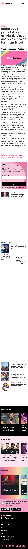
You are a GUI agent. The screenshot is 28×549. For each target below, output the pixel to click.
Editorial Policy (5, 525)
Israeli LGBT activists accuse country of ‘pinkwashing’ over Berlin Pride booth (21, 260)
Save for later (12, 48)
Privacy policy (5, 539)
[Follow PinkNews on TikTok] (9, 546)
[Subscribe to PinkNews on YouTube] (13, 546)
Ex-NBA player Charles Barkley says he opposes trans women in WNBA (9, 429)
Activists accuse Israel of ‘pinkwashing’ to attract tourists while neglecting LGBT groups (19, 376)
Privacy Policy (20, 187)
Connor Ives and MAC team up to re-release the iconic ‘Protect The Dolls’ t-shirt (10, 459)
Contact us (4, 527)
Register (14, 184)
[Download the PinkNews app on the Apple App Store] (5, 509)
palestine (16, 159)
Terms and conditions (7, 536)
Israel (16, 157)
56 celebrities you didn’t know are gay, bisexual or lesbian (18, 194)
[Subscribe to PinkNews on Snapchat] (20, 546)
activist (3, 155)
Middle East (10, 159)
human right (4, 157)
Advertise (4, 530)
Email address (7, 175)
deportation (11, 155)
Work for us (4, 533)
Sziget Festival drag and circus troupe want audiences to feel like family (10, 490)
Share (4, 48)
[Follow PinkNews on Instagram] (16, 546)
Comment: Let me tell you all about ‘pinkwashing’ (18, 385)
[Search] (23, 3)
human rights (11, 157)
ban (7, 155)
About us (3, 522)
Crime (3, 26)
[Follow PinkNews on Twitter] (3, 546)
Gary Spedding (18, 155)
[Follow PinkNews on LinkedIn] (23, 546)
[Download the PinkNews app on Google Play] (16, 509)
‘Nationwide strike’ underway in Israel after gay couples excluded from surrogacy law (18, 366)
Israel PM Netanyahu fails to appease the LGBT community (18, 247)
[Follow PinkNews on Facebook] (6, 546)
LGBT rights (3, 159)
